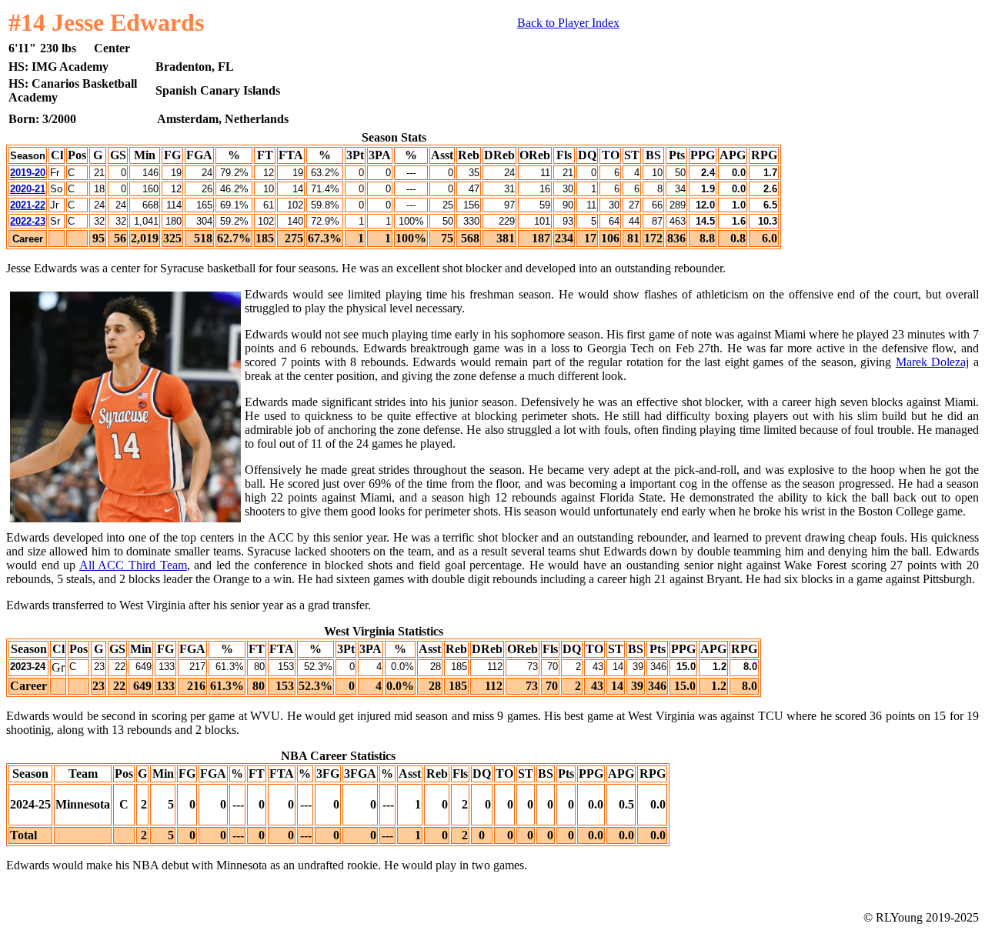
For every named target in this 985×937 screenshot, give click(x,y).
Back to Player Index (568, 22)
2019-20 (27, 172)
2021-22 (27, 205)
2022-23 (27, 221)
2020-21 (27, 189)
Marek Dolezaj (933, 361)
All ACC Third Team (133, 565)
